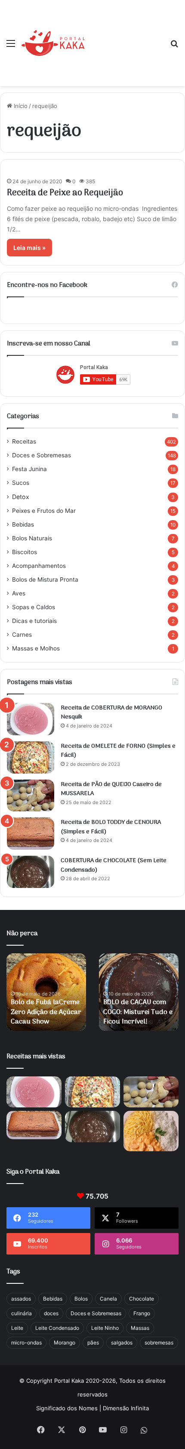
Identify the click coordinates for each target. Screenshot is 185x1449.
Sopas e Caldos (33, 607)
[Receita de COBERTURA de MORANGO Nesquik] (30, 719)
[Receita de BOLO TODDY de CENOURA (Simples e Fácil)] (30, 833)
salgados (122, 1342)
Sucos (20, 482)
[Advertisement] (124, 36)
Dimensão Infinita (126, 1408)
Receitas (24, 441)
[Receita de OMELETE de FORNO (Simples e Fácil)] (30, 757)
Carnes (22, 634)
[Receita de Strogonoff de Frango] (151, 1131)
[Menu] (10, 46)
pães (93, 1342)
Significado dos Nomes (67, 1408)
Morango (64, 1342)
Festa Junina (29, 469)
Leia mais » (29, 247)
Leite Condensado (57, 1328)
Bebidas (23, 524)
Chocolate (141, 1298)
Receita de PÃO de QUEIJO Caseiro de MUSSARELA (111, 789)
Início (20, 105)
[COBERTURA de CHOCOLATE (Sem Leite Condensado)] (30, 872)
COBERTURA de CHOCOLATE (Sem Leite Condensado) (113, 865)
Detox (20, 496)
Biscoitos (24, 552)
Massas (140, 1328)
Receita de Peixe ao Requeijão (65, 193)
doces (51, 1313)
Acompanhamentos (39, 565)
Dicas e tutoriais (34, 620)
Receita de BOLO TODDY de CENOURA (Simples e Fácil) (111, 827)
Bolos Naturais (32, 538)
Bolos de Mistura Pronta (45, 579)
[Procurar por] (174, 46)
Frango (141, 1313)
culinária (21, 1313)
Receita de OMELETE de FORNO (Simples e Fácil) (118, 751)
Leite (17, 1328)
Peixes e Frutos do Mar (44, 510)
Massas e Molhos (36, 648)
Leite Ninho (105, 1328)
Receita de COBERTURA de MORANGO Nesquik (111, 712)
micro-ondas (26, 1342)
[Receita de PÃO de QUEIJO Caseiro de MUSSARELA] (30, 796)
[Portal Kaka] (53, 43)
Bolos (81, 1298)
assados (21, 1298)
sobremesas (159, 1342)
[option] (46, 992)
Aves (18, 593)
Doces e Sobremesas (41, 455)
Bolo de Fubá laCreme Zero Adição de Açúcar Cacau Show (46, 1012)
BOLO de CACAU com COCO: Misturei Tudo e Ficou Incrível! (138, 1012)
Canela (108, 1298)
